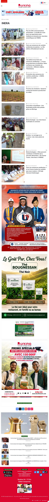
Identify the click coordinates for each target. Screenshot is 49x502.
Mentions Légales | (21, 471)
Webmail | (24, 473)
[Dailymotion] (41, 475)
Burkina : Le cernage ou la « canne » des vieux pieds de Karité (35, 137)
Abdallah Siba (29, 28)
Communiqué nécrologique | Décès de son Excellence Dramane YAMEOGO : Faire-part (28, 449)
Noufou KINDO (29, 103)
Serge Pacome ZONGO (31, 43)
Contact (24, 472)
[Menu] (1, 6)
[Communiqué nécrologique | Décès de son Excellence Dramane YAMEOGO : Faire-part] (5, 451)
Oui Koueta (29, 150)
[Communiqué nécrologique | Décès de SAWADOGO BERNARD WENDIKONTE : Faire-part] (5, 457)
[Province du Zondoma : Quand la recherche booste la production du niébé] (13, 94)
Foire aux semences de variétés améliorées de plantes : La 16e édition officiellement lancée (36, 47)
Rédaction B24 (29, 72)
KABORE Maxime (30, 86)
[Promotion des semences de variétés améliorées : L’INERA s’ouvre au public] (13, 78)
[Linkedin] (43, 472)
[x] (38, 472)
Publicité (20, 473)
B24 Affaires (44, 500)
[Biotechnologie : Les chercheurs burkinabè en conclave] (13, 124)
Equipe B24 (28, 473)
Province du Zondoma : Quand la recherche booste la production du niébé (36, 90)
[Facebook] (35, 472)
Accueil (4, 19)
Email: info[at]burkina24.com (24, 475)
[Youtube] (41, 472)
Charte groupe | (28, 471)
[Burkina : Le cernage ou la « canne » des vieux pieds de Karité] (13, 140)
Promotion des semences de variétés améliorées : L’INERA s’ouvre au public (35, 76)
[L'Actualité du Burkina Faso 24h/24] (24, 6)
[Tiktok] (46, 472)
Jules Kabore (29, 133)
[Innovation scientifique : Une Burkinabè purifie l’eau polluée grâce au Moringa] (13, 109)
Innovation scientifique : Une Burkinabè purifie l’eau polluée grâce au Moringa (35, 107)
